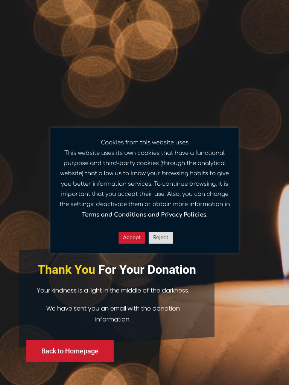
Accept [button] (132, 237)
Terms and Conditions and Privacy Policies (144, 215)
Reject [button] (160, 237)
